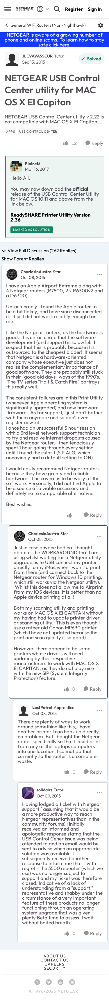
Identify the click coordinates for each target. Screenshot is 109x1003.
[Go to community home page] (25, 9)
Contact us (54, 960)
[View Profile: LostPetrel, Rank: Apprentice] (23, 710)
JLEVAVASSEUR (37, 56)
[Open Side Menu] (7, 9)
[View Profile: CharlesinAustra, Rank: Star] (12, 274)
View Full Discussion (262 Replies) (42, 250)
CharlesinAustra (36, 272)
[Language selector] (42, 9)
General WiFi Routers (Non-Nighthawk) (48, 25)
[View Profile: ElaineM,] (16, 166)
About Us (54, 956)
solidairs (44, 790)
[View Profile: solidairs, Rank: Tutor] (28, 793)
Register (74, 9)
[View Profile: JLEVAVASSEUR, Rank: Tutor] (12, 59)
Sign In (95, 9)
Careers (54, 964)
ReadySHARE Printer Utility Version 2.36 (50, 217)
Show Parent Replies (22, 258)
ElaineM (32, 164)
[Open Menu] (101, 25)
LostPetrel (42, 707)
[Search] (56, 9)
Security (54, 968)
